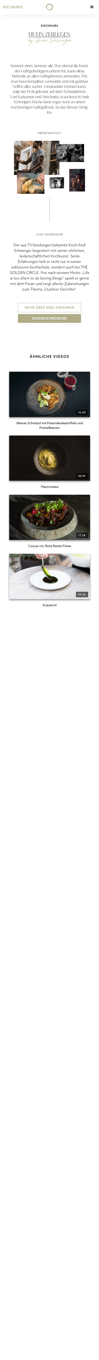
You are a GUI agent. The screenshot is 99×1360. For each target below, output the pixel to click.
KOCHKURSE (13, 7)
